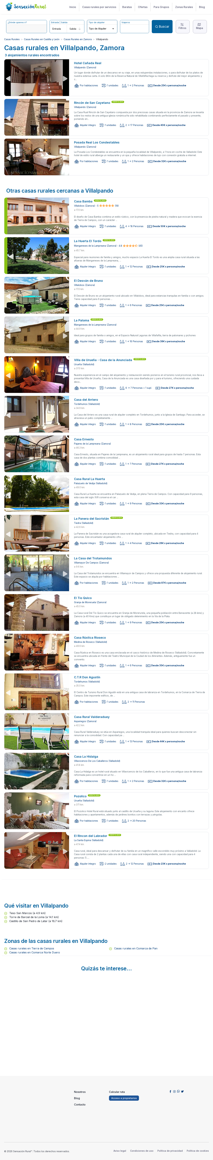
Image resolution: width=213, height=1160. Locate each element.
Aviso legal (119, 1150)
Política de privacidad (170, 1150)
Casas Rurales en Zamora (78, 39)
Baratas (127, 7)
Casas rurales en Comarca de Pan (135, 948)
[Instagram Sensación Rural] (174, 1091)
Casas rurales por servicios (99, 7)
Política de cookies (198, 1150)
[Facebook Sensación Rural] (170, 1091)
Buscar (164, 26)
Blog (202, 7)
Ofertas (142, 7)
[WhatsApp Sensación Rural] (178, 1091)
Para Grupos (161, 7)
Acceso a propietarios (124, 1098)
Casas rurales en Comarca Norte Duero (34, 952)
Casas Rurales (12, 39)
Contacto (80, 1104)
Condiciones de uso (141, 1150)
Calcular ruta (117, 1092)
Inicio (72, 7)
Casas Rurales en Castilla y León (41, 39)
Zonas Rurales (184, 7)
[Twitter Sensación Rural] (182, 1091)
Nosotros (80, 1092)
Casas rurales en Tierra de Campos (31, 948)
